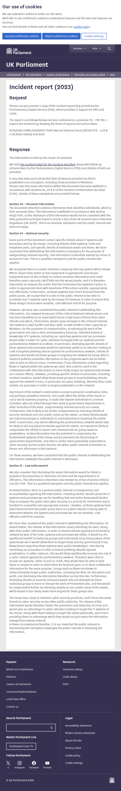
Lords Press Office (16, 699)
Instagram (19, 767)
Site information (34, 74)
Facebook (34, 767)
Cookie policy (72, 755)
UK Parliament (27, 64)
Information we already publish (89, 74)
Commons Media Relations (21, 691)
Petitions (11, 676)
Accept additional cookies (21, 36)
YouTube (47, 767)
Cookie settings (94, 36)
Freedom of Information (58, 74)
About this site (73, 740)
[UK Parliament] (19, 51)
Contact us (12, 706)
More (95, 48)
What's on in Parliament (19, 669)
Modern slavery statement (80, 733)
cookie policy (81, 26)
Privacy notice (73, 747)
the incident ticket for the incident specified (47, 164)
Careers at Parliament (18, 684)
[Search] (109, 48)
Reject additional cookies (61, 36)
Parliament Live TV (21, 746)
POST (66, 684)
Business (77, 48)
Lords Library (70, 676)
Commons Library (73, 669)
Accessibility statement (78, 725)
